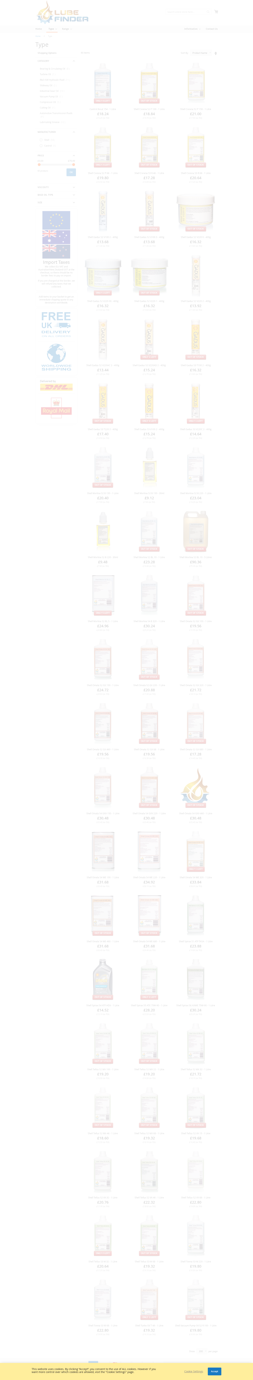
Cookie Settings (193, 1371)
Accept (214, 1371)
